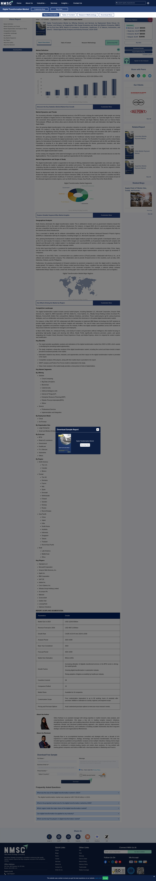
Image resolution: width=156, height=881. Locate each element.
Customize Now (39, 9)
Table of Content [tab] (68, 15)
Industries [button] (41, 3)
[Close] (97, 429)
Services (54, 3)
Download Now (85, 445)
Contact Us (77, 3)
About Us (29, 3)
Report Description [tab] (51, 15)
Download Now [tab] (106, 15)
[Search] (117, 3)
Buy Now (59, 9)
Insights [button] (64, 3)
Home (19, 3)
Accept (105, 878)
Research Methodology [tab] (88, 15)
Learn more (98, 878)
